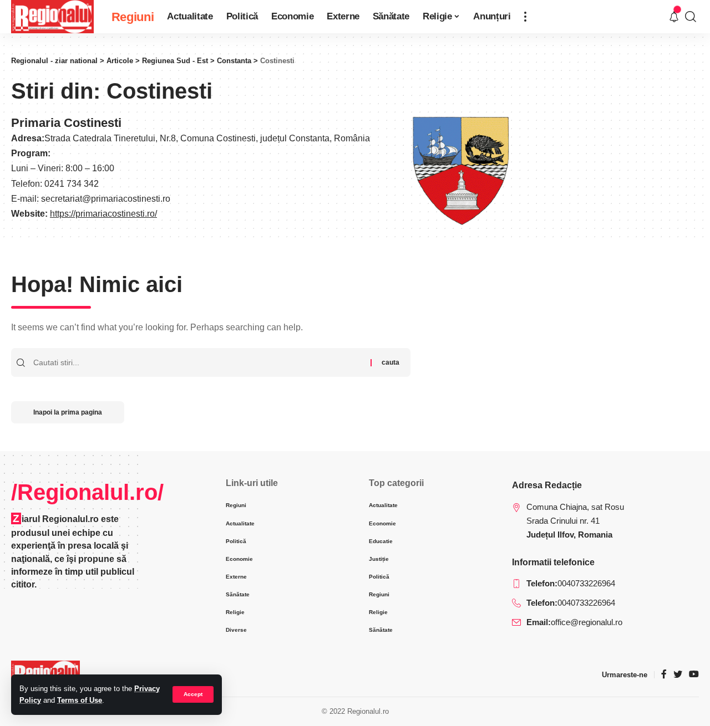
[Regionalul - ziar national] (52, 16)
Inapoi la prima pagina (67, 412)
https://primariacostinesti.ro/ (103, 213)
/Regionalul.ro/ (87, 492)
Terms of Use (79, 700)
